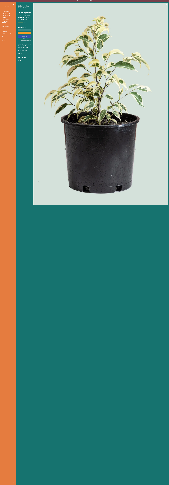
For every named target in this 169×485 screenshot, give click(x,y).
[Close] (97, 231)
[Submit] (95, 251)
